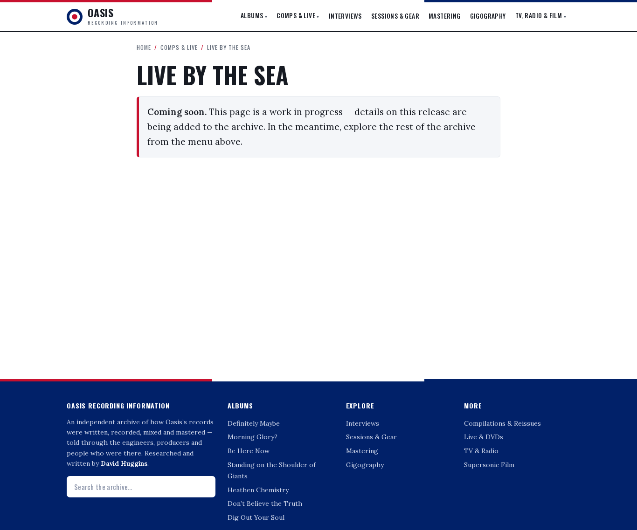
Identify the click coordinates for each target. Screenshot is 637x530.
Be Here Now (249, 451)
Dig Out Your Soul (256, 517)
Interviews (345, 15)
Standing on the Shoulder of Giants (272, 470)
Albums (254, 15)
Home (144, 47)
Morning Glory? (252, 437)
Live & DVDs (483, 437)
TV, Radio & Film (540, 15)
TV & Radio (481, 451)
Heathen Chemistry (258, 490)
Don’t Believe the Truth (265, 503)
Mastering (445, 15)
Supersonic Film (489, 465)
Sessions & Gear (395, 15)
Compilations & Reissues (502, 423)
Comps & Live (298, 15)
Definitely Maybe (254, 423)
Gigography (488, 15)
